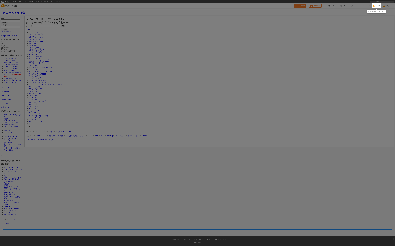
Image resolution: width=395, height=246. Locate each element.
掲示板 (378, 6)
